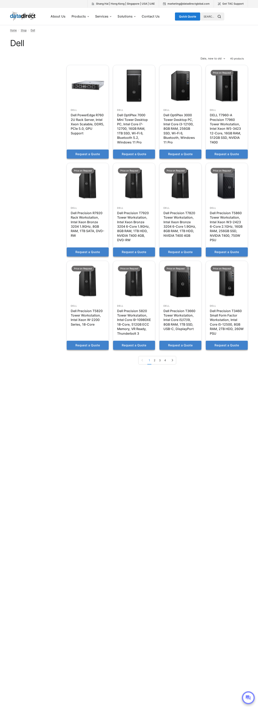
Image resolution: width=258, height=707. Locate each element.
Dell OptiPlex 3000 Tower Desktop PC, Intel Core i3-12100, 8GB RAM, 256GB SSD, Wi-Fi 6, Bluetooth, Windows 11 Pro (179, 128)
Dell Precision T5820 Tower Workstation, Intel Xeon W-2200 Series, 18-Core (87, 317)
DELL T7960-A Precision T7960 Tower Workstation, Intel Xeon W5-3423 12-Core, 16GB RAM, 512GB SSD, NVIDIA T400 (225, 128)
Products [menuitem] (79, 16)
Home (13, 30)
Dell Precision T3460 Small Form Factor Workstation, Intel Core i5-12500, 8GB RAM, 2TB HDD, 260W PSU (227, 322)
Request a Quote (87, 154)
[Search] (219, 16)
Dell (33, 30)
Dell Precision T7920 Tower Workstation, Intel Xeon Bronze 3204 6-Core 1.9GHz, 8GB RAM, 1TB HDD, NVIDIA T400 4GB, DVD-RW (133, 226)
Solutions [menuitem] (125, 16)
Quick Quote (187, 16)
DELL (74, 110)
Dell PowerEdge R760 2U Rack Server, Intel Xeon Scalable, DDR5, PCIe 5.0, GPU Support (87, 124)
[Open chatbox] (248, 697)
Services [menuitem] (102, 16)
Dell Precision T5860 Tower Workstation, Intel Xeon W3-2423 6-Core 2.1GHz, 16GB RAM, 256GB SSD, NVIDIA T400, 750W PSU (226, 226)
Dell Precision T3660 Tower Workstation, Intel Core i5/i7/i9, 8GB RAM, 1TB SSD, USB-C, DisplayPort (179, 320)
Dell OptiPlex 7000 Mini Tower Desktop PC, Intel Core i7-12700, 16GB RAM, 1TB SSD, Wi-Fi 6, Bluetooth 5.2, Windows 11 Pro (132, 128)
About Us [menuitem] (58, 16)
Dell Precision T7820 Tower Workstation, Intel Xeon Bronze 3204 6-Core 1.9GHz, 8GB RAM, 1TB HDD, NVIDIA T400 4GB (179, 224)
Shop (24, 30)
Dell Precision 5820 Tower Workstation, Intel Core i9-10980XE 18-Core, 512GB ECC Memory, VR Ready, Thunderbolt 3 (134, 322)
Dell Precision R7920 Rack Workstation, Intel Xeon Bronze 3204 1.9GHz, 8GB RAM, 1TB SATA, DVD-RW (87, 224)
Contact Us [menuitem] (151, 16)
